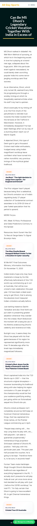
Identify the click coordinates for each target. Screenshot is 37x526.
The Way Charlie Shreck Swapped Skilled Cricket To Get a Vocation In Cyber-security (18, 253)
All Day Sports (10, 4)
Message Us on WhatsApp (26, 522)
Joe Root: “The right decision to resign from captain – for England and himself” (18, 179)
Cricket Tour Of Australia (15, 510)
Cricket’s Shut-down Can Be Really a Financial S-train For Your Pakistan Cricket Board (17, 366)
